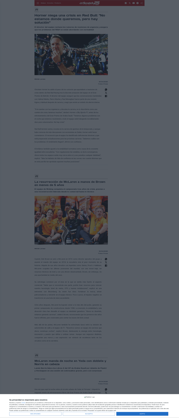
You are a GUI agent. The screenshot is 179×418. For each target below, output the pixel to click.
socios (23, 402)
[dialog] (89, 406)
